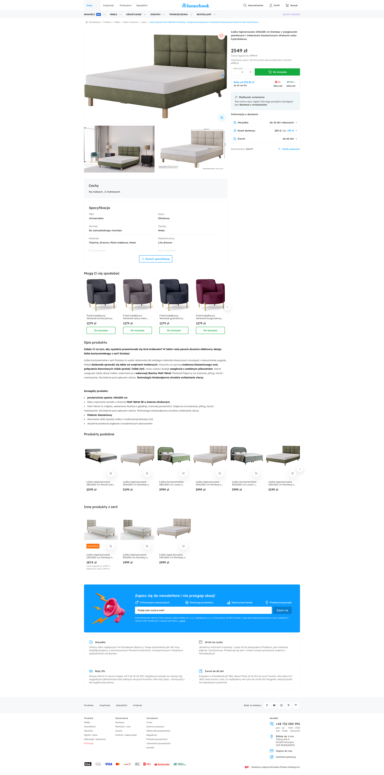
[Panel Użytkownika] (274, 5)
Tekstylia (88, 730)
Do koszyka (101, 330)
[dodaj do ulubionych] (221, 36)
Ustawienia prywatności (158, 743)
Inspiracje (108, 5)
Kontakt (150, 747)
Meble (87, 722)
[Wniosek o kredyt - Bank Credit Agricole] (179, 764)
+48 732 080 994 (288, 724)
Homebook (152, 718)
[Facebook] (267, 705)
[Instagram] (281, 705)
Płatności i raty (122, 726)
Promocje (88, 743)
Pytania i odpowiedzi (126, 735)
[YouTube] (274, 705)
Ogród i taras (91, 735)
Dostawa (119, 722)
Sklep (89, 5)
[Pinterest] (289, 705)
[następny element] (227, 307)
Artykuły (137, 705)
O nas (149, 722)
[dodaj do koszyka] (110, 473)
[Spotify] (296, 705)
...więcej (181, 621)
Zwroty (118, 730)
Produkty (88, 705)
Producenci (126, 5)
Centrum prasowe (155, 726)
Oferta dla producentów (158, 730)
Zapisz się (282, 610)
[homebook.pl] (195, 5)
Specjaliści (141, 5)
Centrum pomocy (286, 756)
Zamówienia (121, 718)
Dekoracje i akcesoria (95, 739)
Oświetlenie (90, 726)
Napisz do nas (284, 750)
